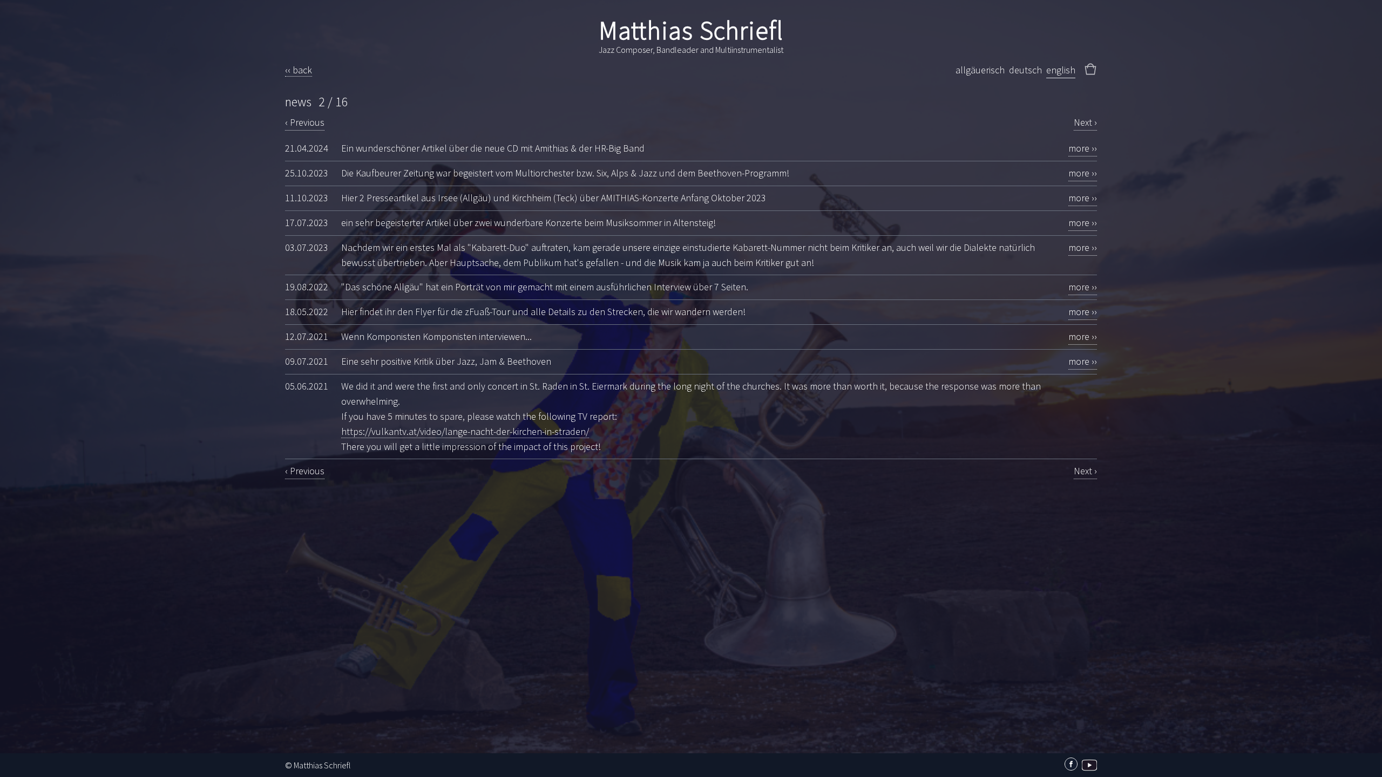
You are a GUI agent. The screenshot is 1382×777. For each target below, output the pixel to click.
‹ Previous (304, 122)
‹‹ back (298, 70)
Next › (1085, 122)
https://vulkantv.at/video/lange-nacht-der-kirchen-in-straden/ (465, 431)
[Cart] (1090, 67)
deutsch (1025, 70)
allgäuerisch (980, 70)
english (1060, 70)
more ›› (1082, 148)
